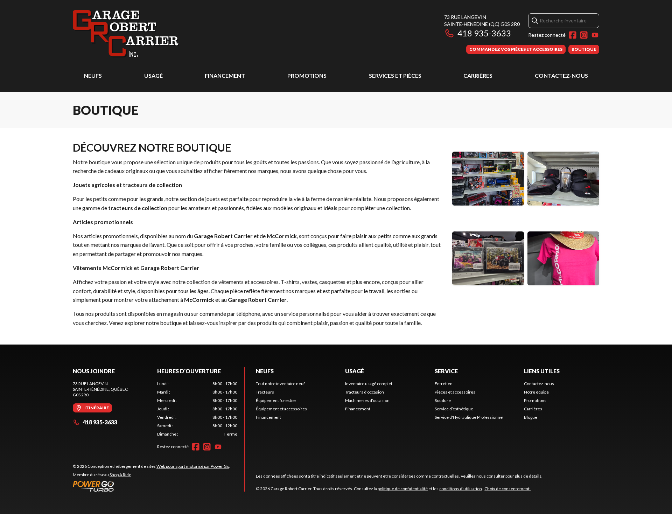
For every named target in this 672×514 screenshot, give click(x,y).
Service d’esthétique (454, 408)
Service (446, 371)
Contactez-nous (561, 75)
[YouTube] (595, 35)
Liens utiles (542, 371)
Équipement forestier (276, 400)
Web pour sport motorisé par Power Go (192, 466)
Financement (225, 75)
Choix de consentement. (507, 488)
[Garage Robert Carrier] (126, 33)
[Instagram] (584, 35)
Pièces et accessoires (455, 392)
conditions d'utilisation (460, 488)
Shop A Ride (120, 474)
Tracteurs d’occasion (364, 392)
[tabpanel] (197, 409)
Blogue (530, 417)
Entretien (444, 383)
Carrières (477, 75)
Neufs (93, 75)
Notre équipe (536, 392)
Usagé (153, 75)
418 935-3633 (484, 33)
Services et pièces (395, 75)
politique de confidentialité (403, 488)
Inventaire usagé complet (368, 383)
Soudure (443, 400)
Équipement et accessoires (281, 408)
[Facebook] (572, 35)
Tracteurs (265, 392)
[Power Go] (151, 486)
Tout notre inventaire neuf (280, 383)
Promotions (307, 75)
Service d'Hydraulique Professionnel (469, 417)
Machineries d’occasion (367, 400)
